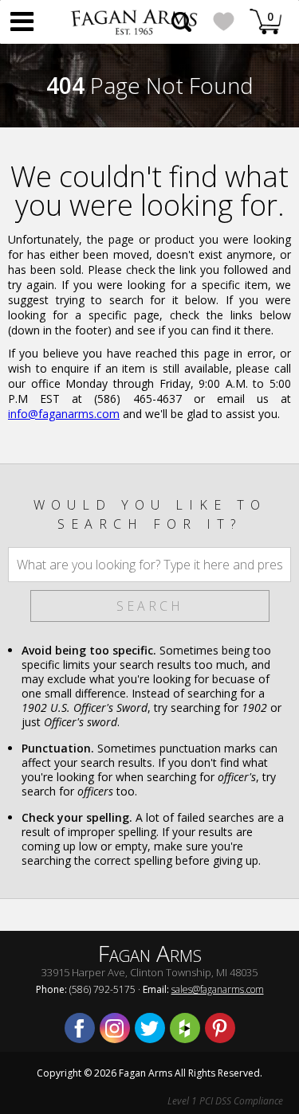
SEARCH (149, 606)
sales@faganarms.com (217, 989)
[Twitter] (150, 1028)
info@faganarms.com (64, 413)
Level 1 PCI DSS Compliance (225, 1101)
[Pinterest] (220, 1028)
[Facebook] (80, 1028)
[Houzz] (185, 1028)
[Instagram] (115, 1028)
